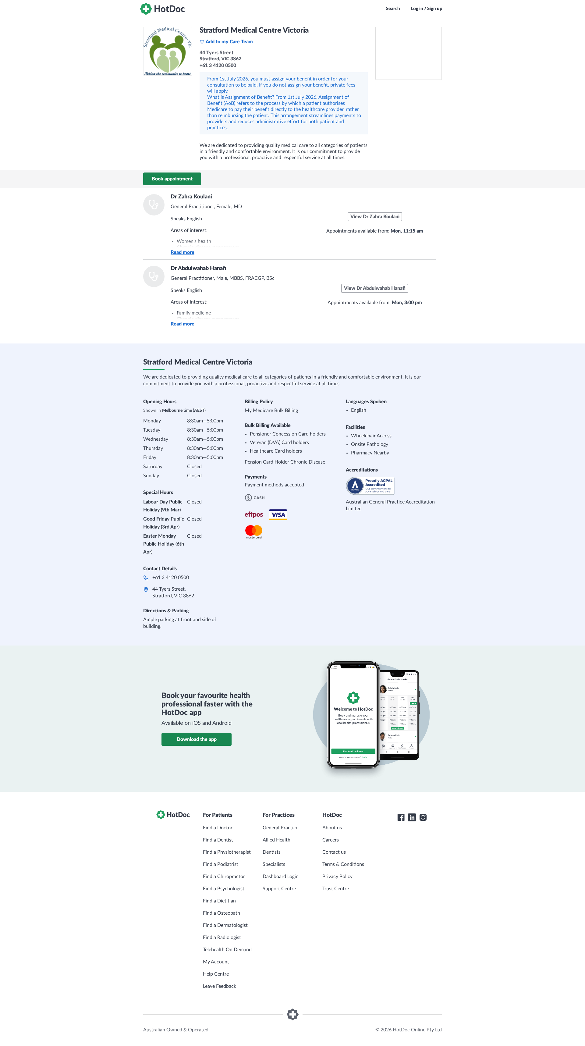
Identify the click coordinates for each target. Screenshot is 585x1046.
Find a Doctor (217, 827)
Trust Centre (335, 888)
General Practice (280, 827)
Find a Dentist (218, 840)
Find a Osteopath (221, 913)
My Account (216, 961)
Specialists (274, 864)
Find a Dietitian (219, 900)
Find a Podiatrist (220, 864)
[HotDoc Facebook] (400, 817)
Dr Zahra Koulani (191, 197)
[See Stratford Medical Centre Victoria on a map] (408, 53)
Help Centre (216, 974)
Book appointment (172, 178)
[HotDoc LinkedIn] (411, 817)
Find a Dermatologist (225, 925)
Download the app (197, 739)
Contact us (334, 852)
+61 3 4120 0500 (170, 577)
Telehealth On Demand (227, 949)
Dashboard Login (281, 876)
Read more (182, 252)
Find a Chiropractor (224, 876)
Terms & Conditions (343, 864)
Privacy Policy (337, 876)
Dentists (272, 852)
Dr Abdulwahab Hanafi (198, 268)
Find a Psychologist (223, 888)
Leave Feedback (219, 986)
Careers (330, 840)
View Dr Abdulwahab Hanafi (375, 288)
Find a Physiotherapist (227, 852)
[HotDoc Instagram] (422, 817)
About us (332, 827)
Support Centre (279, 888)
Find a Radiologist (222, 937)
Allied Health (276, 840)
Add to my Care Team (229, 41)
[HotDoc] (162, 9)
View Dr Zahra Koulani (374, 216)
